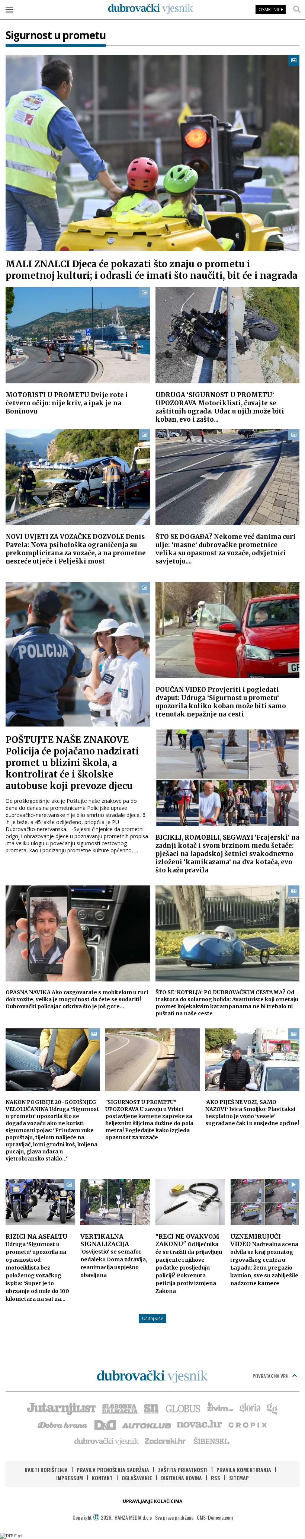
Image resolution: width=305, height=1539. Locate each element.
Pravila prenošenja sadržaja (113, 1469)
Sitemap (239, 1478)
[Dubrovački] (150, 9)
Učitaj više (152, 1318)
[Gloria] (249, 1408)
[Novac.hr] (199, 1424)
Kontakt (102, 1478)
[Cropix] (247, 1424)
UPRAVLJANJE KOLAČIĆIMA (152, 1501)
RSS (215, 1478)
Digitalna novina (181, 1478)
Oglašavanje (137, 1478)
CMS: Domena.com (215, 1517)
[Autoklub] (147, 1424)
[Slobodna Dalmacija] (119, 1408)
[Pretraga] (296, 9)
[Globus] (183, 1408)
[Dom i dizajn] (105, 1424)
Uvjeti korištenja (46, 1469)
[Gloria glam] (272, 1408)
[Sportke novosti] (151, 1408)
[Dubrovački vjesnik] (106, 1440)
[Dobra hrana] (63, 1424)
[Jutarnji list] (61, 1408)
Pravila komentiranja (243, 1469)
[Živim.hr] (220, 1408)
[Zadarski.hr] (165, 1440)
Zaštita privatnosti (183, 1469)
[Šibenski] (211, 1440)
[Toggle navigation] (9, 9)
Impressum (69, 1478)
